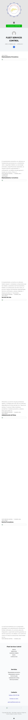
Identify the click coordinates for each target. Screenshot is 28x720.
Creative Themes (17, 714)
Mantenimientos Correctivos (10, 177)
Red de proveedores (14, 679)
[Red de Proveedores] (14, 575)
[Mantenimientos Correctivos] (14, 230)
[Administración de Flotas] (14, 468)
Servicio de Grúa (6, 297)
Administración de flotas (14, 677)
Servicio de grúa (13, 676)
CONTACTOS (14, 656)
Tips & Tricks (4, 55)
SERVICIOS (14, 651)
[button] (14, 22)
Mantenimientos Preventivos (10, 57)
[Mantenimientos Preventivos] (14, 109)
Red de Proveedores (8, 522)
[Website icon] (14, 47)
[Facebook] (13, 718)
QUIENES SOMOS (14, 653)
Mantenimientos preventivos (14, 672)
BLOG (13, 655)
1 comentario (5, 174)
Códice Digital (9, 714)
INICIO (14, 649)
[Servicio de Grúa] (14, 350)
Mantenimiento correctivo (14, 674)
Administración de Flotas (9, 415)
